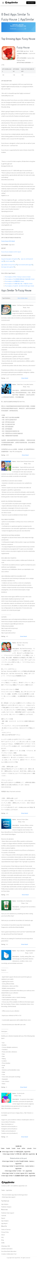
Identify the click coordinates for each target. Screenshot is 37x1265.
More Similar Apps (23, 298)
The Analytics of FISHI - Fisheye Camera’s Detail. (18, 277)
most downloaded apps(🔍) (26, 264)
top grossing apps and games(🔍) (10, 259)
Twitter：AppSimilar (6, 1190)
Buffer (23, 1148)
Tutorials (3, 1215)
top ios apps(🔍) (11, 261)
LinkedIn (29, 1148)
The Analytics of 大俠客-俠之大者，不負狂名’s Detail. (19, 283)
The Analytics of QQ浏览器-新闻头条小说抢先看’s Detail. (20, 279)
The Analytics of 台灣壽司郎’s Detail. (14, 281)
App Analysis (4, 1204)
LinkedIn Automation (6, 1249)
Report (3, 1218)
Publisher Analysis (6, 1207)
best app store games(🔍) (8, 267)
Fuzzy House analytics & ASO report (11, 252)
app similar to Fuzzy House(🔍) (9, 264)
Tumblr (13, 1148)
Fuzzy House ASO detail (8, 241)
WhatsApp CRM (5, 1246)
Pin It (34, 1148)
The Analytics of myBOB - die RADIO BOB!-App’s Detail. (19, 286)
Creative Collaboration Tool (8, 1254)
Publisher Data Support (7, 1213)
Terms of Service (5, 1229)
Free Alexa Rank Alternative (8, 1251)
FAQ (2, 1237)
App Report (4, 1223)
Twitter (3, 1148)
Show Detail (24, 378)
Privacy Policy (5, 1232)
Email (18, 1148)
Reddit (8, 1148)
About (3, 1235)
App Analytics (5, 1221)
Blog (2, 1240)
